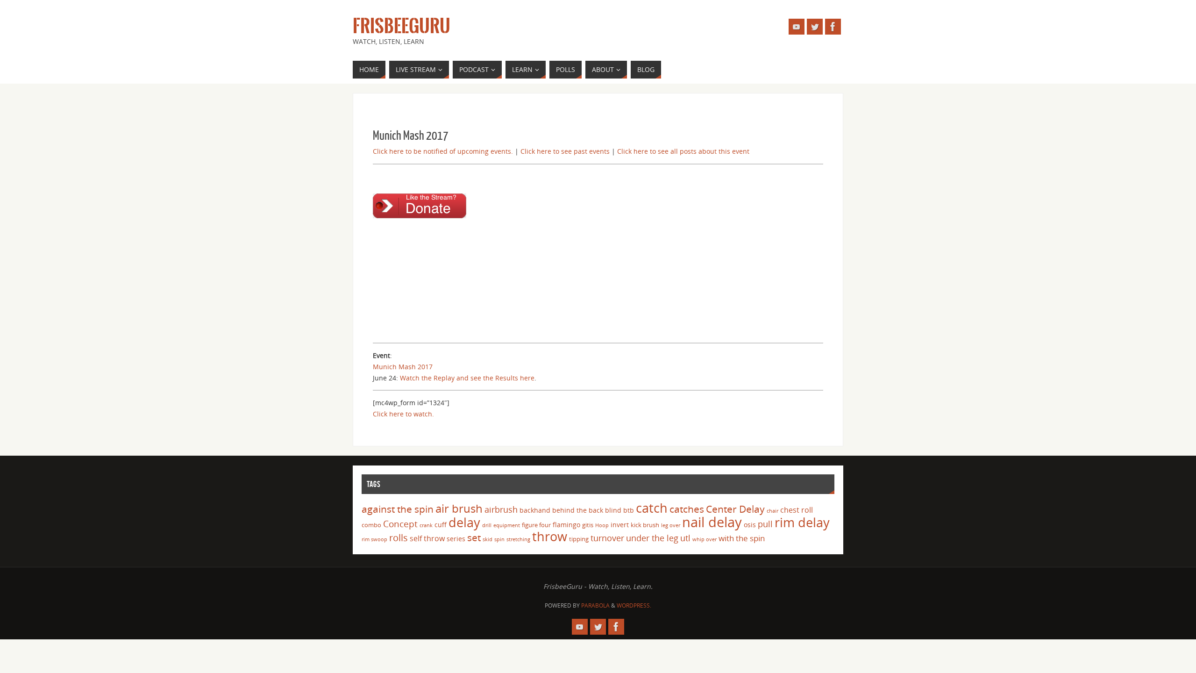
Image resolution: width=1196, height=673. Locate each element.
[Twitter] (815, 27)
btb (628, 510)
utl (685, 538)
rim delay (802, 522)
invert (620, 524)
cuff (440, 524)
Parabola (595, 605)
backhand (535, 510)
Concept (400, 524)
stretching (518, 539)
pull (765, 524)
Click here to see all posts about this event (683, 151)
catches (686, 508)
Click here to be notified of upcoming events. (443, 151)
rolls (398, 537)
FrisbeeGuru (401, 26)
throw (549, 536)
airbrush (501, 509)
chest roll (796, 510)
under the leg (652, 538)
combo (371, 525)
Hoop (602, 525)
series (456, 538)
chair (772, 511)
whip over (704, 539)
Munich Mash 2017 (403, 366)
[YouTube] (796, 27)
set (474, 537)
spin (499, 539)
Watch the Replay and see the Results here (467, 377)
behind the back (577, 510)
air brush (459, 508)
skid (487, 539)
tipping (579, 539)
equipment (506, 525)
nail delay (712, 522)
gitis (587, 525)
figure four (536, 525)
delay (464, 522)
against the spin (398, 508)
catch (652, 507)
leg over (670, 525)
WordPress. (634, 605)
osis (750, 524)
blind (613, 510)
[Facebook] (833, 27)
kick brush (645, 525)
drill (486, 525)
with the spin (742, 538)
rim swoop (374, 539)
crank (426, 525)
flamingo (566, 524)
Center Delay (735, 508)
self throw (427, 538)
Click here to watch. (403, 413)
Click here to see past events (565, 151)
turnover (607, 538)
